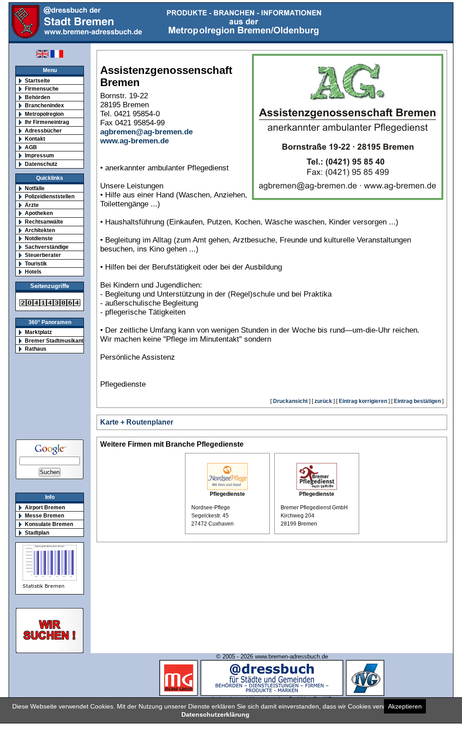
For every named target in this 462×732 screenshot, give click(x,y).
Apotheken (39, 213)
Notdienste (39, 238)
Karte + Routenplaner (136, 422)
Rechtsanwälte (44, 221)
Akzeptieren (405, 706)
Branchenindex (44, 105)
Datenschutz (41, 164)
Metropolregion (44, 114)
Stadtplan (37, 532)
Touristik (36, 263)
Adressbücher (43, 130)
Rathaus (35, 349)
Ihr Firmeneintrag (47, 122)
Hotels (33, 271)
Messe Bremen (44, 515)
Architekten (40, 230)
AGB (31, 147)
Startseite (37, 80)
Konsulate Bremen (49, 524)
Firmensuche (42, 89)
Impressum (39, 155)
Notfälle (35, 188)
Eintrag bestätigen (417, 401)
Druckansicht (290, 401)
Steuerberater (43, 255)
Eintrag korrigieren (363, 401)
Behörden (37, 97)
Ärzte (32, 205)
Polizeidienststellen (49, 196)
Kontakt (35, 139)
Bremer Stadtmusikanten (57, 340)
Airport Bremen (45, 507)
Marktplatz (38, 332)
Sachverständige (47, 247)
